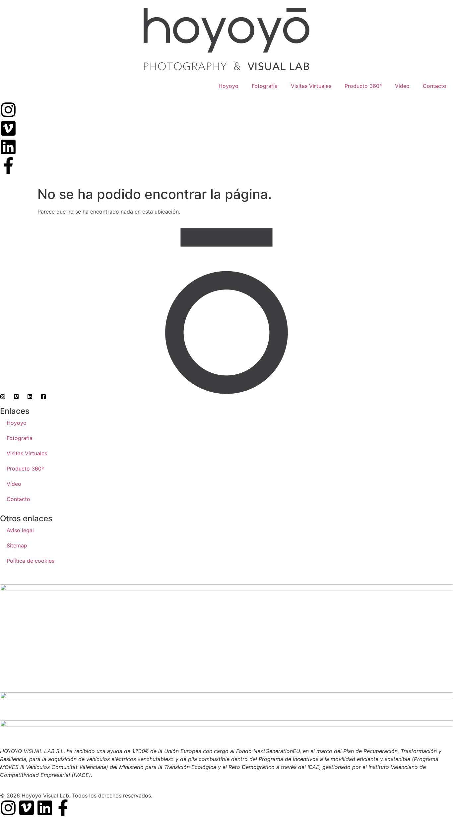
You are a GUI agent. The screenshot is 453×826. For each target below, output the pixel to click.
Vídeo (402, 86)
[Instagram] (8, 807)
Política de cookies (30, 560)
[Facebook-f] (63, 807)
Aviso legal (20, 530)
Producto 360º (363, 86)
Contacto (434, 86)
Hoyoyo (228, 86)
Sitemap (17, 545)
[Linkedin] (44, 807)
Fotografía (265, 86)
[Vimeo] (26, 807)
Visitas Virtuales (311, 86)
